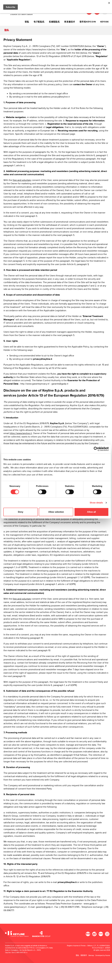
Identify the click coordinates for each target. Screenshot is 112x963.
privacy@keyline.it (60, 96)
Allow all (91, 512)
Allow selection (56, 512)
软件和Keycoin (88, 22)
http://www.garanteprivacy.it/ (35, 383)
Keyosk (104, 22)
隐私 (77, 955)
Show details (96, 502)
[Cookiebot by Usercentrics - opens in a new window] (96, 449)
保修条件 (83, 955)
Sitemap (91, 955)
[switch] (42, 491)
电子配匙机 (39, 22)
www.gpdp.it (90, 903)
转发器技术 (69, 22)
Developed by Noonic (102, 955)
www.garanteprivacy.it (15, 907)
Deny (20, 512)
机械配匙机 (54, 22)
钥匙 (27, 22)
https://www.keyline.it (37, 49)
